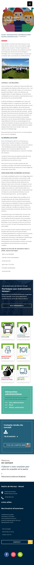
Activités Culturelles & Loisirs (9, 36)
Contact (17, 542)
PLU (11, 405)
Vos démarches (16, 403)
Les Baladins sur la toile (9, 137)
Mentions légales (6, 529)
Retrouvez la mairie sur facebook (13, 476)
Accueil (3, 34)
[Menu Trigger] (29, 3)
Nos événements (16, 306)
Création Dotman (6, 534)
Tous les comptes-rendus (17, 445)
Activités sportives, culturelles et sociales (19, 34)
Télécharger (10, 436)
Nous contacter (16, 407)
